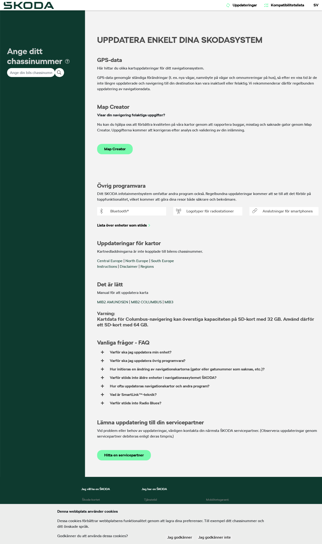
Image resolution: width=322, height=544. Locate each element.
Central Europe (110, 261)
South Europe (162, 261)
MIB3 (169, 302)
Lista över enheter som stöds (122, 225)
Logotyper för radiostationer (210, 211)
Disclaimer (129, 266)
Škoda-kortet (91, 499)
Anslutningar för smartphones (288, 211)
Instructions (107, 266)
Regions (147, 266)
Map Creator (115, 149)
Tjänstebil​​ (150, 499)
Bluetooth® (119, 211)
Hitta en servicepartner (124, 455)
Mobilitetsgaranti (217, 499)
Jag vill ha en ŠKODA (95, 489)
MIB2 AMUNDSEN (112, 302)
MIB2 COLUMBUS (146, 302)
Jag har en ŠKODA (154, 489)
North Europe (136, 261)
